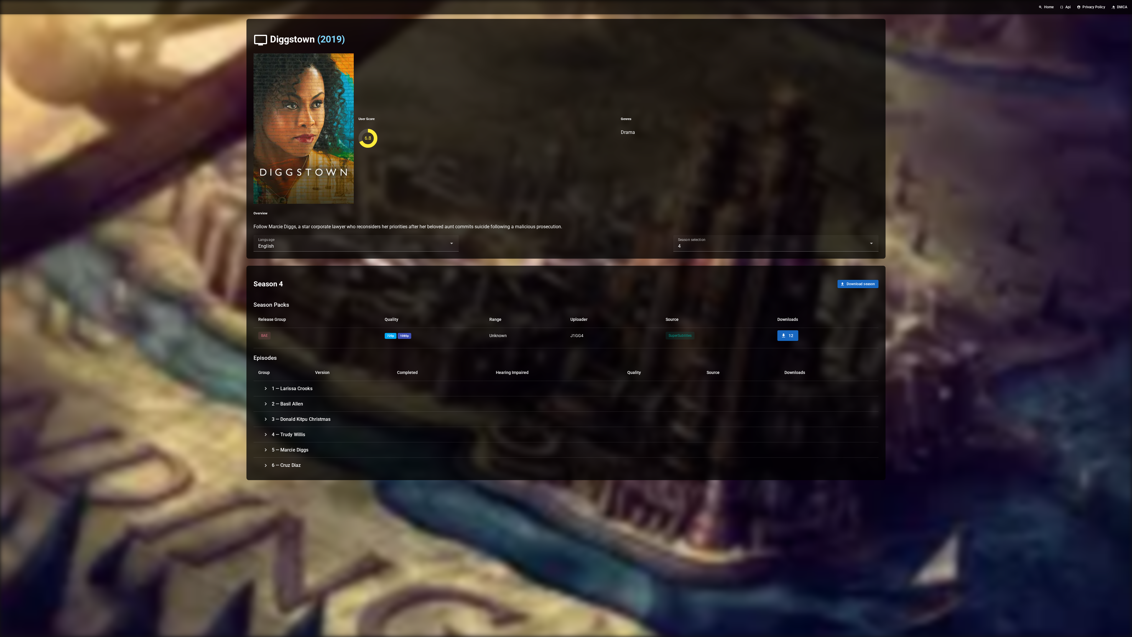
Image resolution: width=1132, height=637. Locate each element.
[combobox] (356, 243)
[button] (442, 243)
